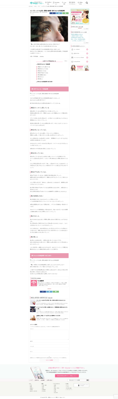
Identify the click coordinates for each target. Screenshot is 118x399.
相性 (43, 388)
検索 (87, 380)
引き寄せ (44, 391)
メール (32, 346)
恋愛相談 (44, 389)
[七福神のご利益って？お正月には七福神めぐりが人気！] (33, 317)
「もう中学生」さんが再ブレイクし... (78, 40)
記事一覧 (36, 380)
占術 (31, 385)
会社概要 (42, 380)
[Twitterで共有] (59, 13)
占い (56, 4)
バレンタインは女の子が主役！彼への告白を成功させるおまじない (51, 300)
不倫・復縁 (44, 385)
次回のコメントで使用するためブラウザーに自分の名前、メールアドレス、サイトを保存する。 (48, 357)
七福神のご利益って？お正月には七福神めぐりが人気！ (48, 315)
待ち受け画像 (68, 388)
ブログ (67, 386)
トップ (31, 380)
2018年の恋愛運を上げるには (77, 34)
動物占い (32, 388)
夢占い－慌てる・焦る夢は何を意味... (78, 39)
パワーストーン (69, 389)
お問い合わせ (49, 380)
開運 (31, 386)
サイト (31, 351)
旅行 (55, 386)
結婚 (43, 386)
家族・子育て (56, 388)
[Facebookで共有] (53, 13)
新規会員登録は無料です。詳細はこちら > (67, 375)
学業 (55, 391)
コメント (31, 328)
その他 (80, 4)
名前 (31, 341)
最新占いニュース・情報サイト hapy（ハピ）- (56, 397)
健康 (55, 385)
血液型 (31, 389)
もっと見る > (86, 28)
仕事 (55, 389)
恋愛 (64, 4)
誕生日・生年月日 (33, 391)
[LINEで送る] (65, 13)
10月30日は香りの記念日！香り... (77, 37)
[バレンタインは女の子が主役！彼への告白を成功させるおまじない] (33, 302)
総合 (48, 4)
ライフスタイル (72, 4)
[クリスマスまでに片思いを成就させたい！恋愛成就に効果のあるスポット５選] (33, 309)
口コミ (67, 385)
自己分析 (56, 392)
